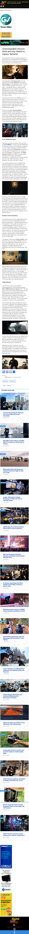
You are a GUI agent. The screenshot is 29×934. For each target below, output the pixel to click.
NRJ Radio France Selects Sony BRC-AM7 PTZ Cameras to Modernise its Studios (14, 442)
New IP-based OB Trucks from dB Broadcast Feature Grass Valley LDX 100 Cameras (13, 806)
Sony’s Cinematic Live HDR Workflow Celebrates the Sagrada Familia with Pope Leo (13, 670)
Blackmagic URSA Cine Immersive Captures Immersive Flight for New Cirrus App (13, 471)
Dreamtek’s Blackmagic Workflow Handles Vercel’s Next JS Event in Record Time (13, 584)
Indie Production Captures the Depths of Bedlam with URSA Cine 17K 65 (14, 779)
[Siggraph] (6, 904)
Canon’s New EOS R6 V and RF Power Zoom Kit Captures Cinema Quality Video (13, 751)
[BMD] (14, 42)
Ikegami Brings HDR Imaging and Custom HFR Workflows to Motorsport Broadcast (12, 696)
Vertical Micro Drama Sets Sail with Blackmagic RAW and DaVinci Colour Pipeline (13, 638)
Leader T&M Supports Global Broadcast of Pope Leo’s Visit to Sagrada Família (12, 499)
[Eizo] (6, 880)
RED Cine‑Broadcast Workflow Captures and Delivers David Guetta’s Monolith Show (14, 556)
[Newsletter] (6, 35)
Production (12, 381)
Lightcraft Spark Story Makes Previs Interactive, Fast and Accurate (14, 723)
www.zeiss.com (6, 353)
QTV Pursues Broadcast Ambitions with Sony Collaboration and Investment (13, 414)
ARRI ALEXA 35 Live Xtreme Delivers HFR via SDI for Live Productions (13, 527)
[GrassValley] (6, 21)
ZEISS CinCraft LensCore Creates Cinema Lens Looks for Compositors (14, 834)
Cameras (5, 381)
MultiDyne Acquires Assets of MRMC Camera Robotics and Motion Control (14, 610)
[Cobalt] (6, 856)
